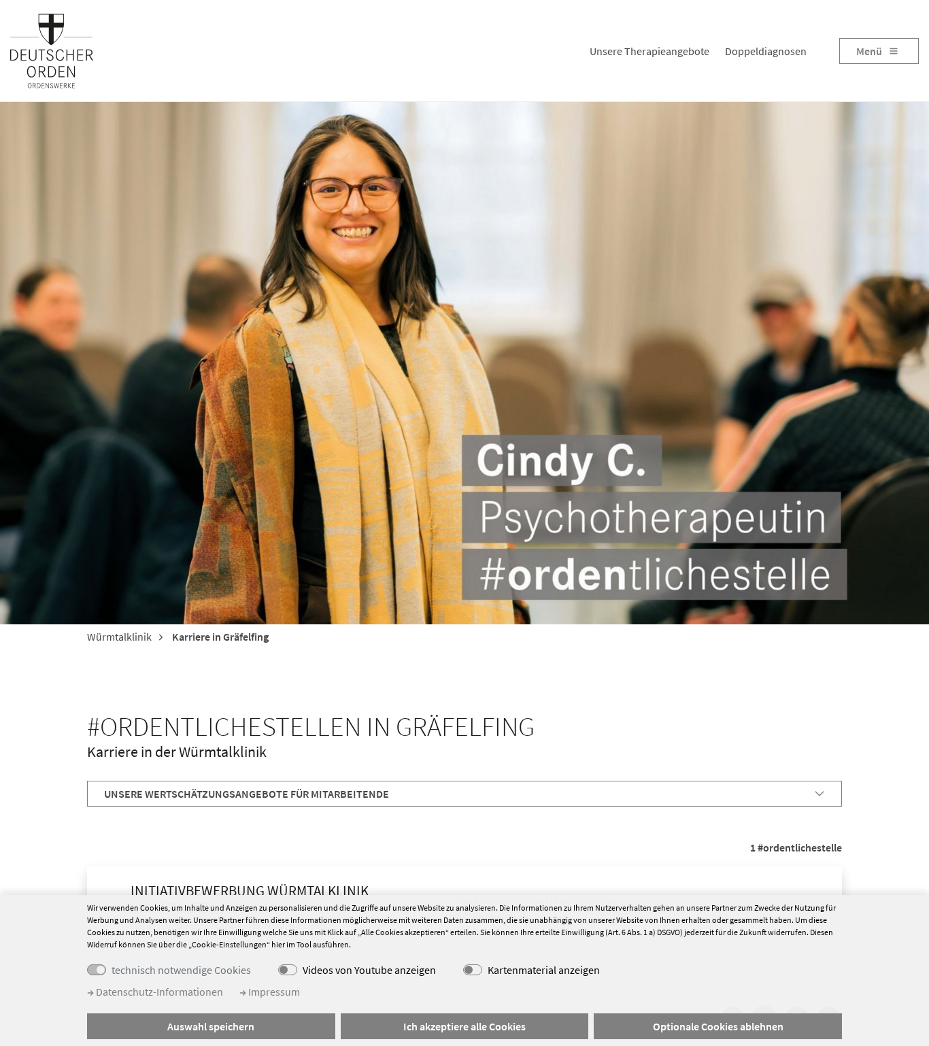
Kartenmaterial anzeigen (544, 970)
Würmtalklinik (119, 636)
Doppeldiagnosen (766, 51)
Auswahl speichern (210, 1026)
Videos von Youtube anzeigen (369, 970)
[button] (464, 793)
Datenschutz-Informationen (158, 991)
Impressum (273, 991)
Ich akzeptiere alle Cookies (464, 1026)
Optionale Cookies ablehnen (718, 1026)
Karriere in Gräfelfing (219, 636)
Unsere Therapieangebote (649, 51)
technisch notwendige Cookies (181, 970)
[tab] (464, 793)
